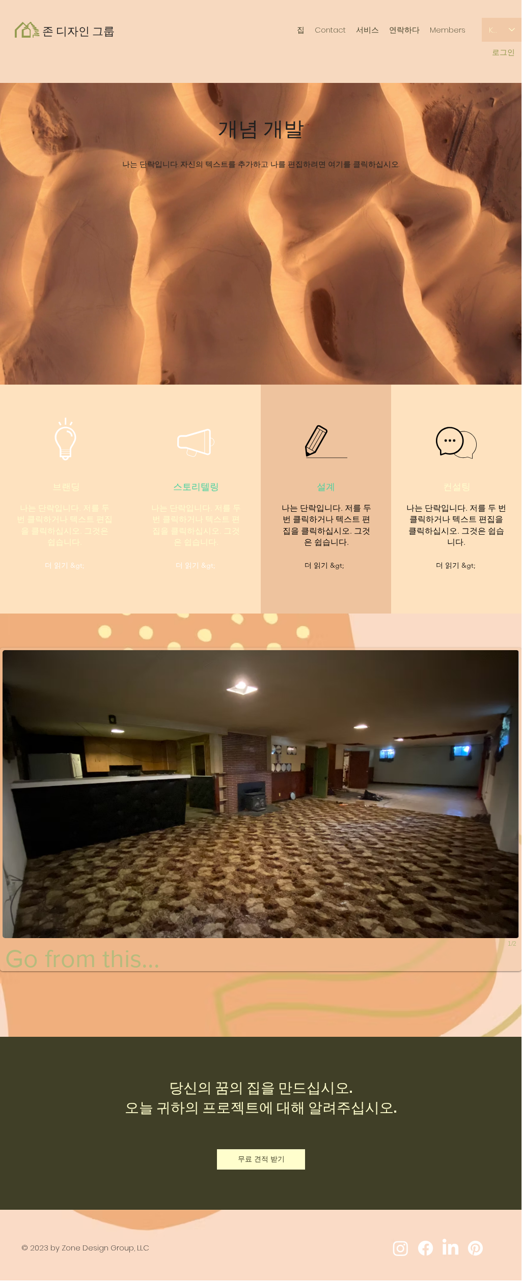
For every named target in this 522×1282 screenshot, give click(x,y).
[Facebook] (425, 1248)
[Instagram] (400, 1248)
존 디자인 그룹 (78, 31)
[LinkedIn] (450, 1248)
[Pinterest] (475, 1248)
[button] (64, 566)
